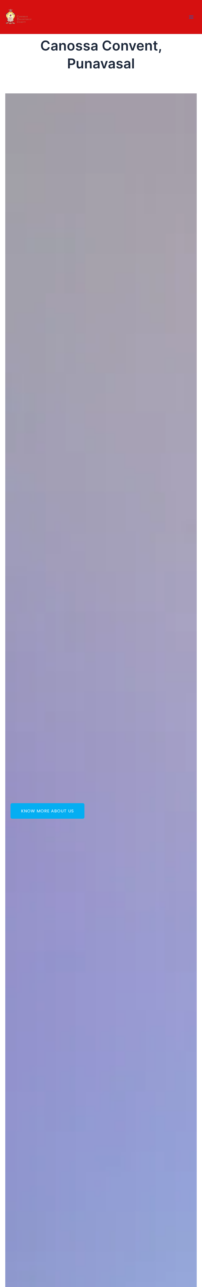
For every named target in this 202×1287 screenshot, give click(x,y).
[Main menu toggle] (191, 17)
